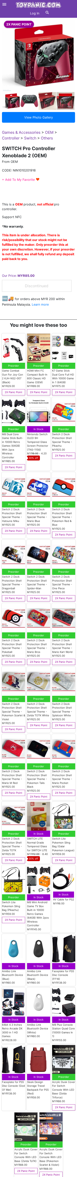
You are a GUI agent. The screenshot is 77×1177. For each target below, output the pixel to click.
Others (47, 138)
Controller (11, 138)
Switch (30, 138)
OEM (49, 132)
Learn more (40, 304)
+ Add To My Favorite (21, 180)
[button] (47, 13)
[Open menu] (4, 4)
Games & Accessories (21, 132)
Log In (34, 13)
